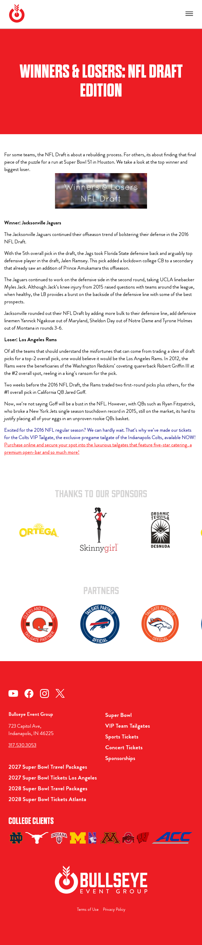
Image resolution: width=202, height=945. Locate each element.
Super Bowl (118, 715)
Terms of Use (88, 909)
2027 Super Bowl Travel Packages (47, 767)
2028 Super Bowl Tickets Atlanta (47, 799)
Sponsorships (120, 758)
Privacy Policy (114, 909)
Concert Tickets (124, 747)
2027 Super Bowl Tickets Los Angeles (52, 777)
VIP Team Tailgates (127, 726)
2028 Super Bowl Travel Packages (47, 788)
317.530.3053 (22, 745)
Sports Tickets (121, 736)
